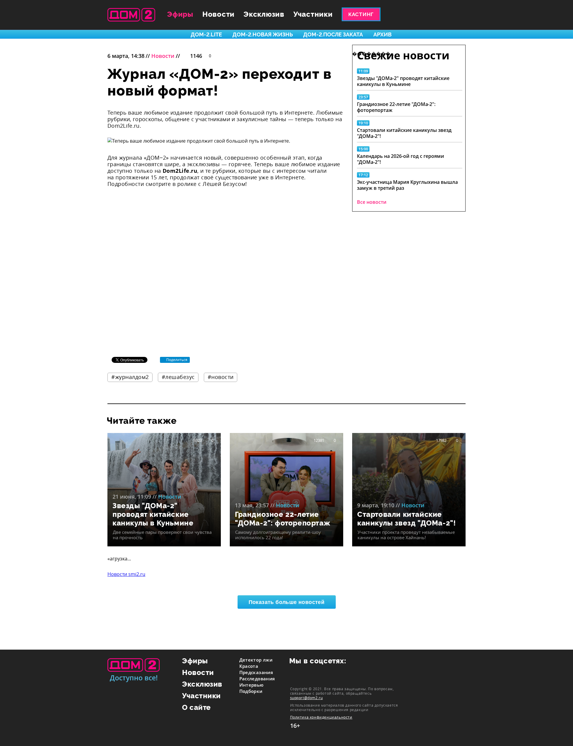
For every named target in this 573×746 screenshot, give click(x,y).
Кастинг (361, 14)
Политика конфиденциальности (321, 717)
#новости (221, 376)
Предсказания (256, 672)
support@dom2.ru (306, 697)
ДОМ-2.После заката (333, 34)
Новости (218, 14)
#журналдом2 (130, 376)
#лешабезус (178, 376)
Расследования (257, 679)
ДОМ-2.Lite (206, 34)
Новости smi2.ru (126, 574)
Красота (248, 666)
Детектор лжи (256, 660)
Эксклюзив (264, 14)
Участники (313, 14)
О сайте (196, 707)
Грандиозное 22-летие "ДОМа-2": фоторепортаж (396, 107)
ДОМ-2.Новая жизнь (262, 34)
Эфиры (180, 14)
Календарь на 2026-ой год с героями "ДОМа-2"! (400, 159)
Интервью (251, 685)
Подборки (251, 691)
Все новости (371, 202)
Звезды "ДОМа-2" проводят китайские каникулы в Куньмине (403, 81)
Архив (382, 34)
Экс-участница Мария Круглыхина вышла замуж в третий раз (407, 185)
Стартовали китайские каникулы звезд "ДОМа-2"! (404, 133)
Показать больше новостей (287, 602)
